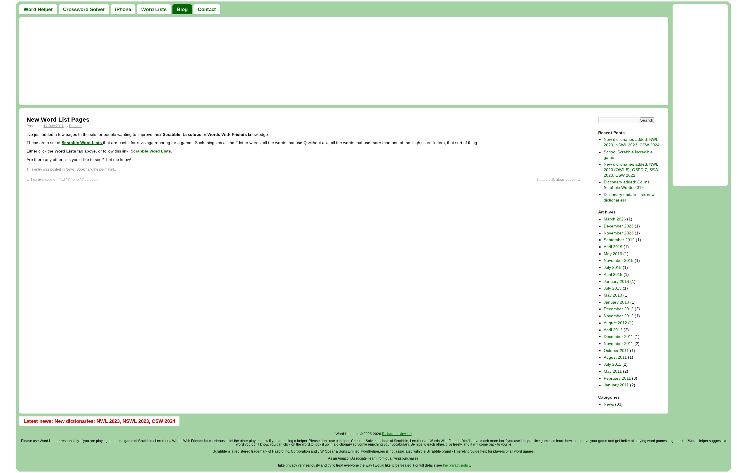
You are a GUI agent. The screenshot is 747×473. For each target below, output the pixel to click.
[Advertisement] (344, 61)
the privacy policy (456, 465)
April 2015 (613, 274)
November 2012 (618, 315)
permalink (107, 169)
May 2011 (613, 371)
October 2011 (616, 350)
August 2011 (615, 357)
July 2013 (613, 288)
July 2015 (613, 267)
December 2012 (618, 308)
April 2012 (613, 329)
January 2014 (616, 281)
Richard (75, 126)
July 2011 (612, 364)
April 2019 (613, 246)
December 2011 (618, 336)
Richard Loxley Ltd (397, 434)
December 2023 (618, 226)
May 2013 (613, 295)
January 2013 (616, 302)
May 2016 (613, 253)
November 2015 (618, 260)
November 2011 (618, 343)
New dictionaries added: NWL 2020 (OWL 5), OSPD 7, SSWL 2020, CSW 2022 (632, 169)
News (70, 169)
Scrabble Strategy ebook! (558, 180)
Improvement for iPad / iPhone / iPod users (62, 180)
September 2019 (619, 239)
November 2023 (618, 233)
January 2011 (616, 385)
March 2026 (615, 219)
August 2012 (615, 322)
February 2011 (617, 378)
